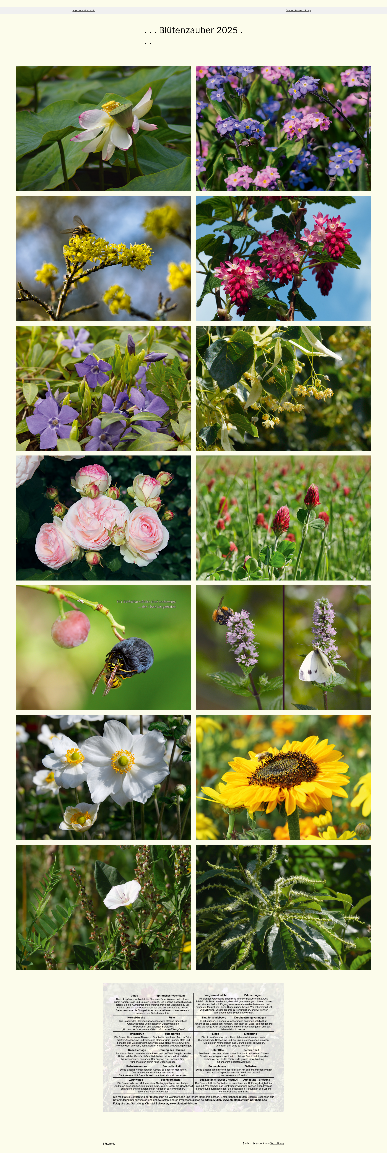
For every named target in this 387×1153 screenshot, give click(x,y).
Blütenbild (109, 1143)
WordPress (277, 1143)
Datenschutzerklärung (298, 10)
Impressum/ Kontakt (84, 10)
